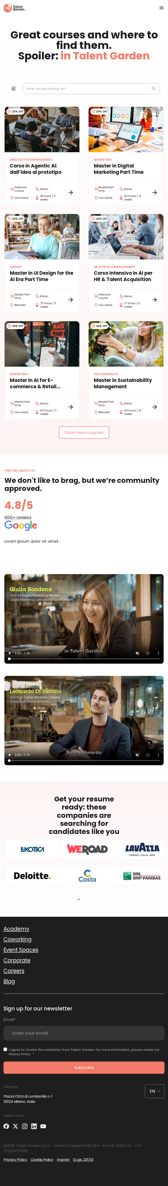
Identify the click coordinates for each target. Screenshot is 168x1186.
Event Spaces (21, 949)
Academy (16, 928)
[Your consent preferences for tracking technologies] (0, 1185)
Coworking (18, 939)
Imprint (63, 1159)
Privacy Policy (19, 1054)
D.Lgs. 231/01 (83, 1159)
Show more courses (84, 432)
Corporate (17, 960)
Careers (14, 970)
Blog (9, 981)
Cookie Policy (42, 1159)
